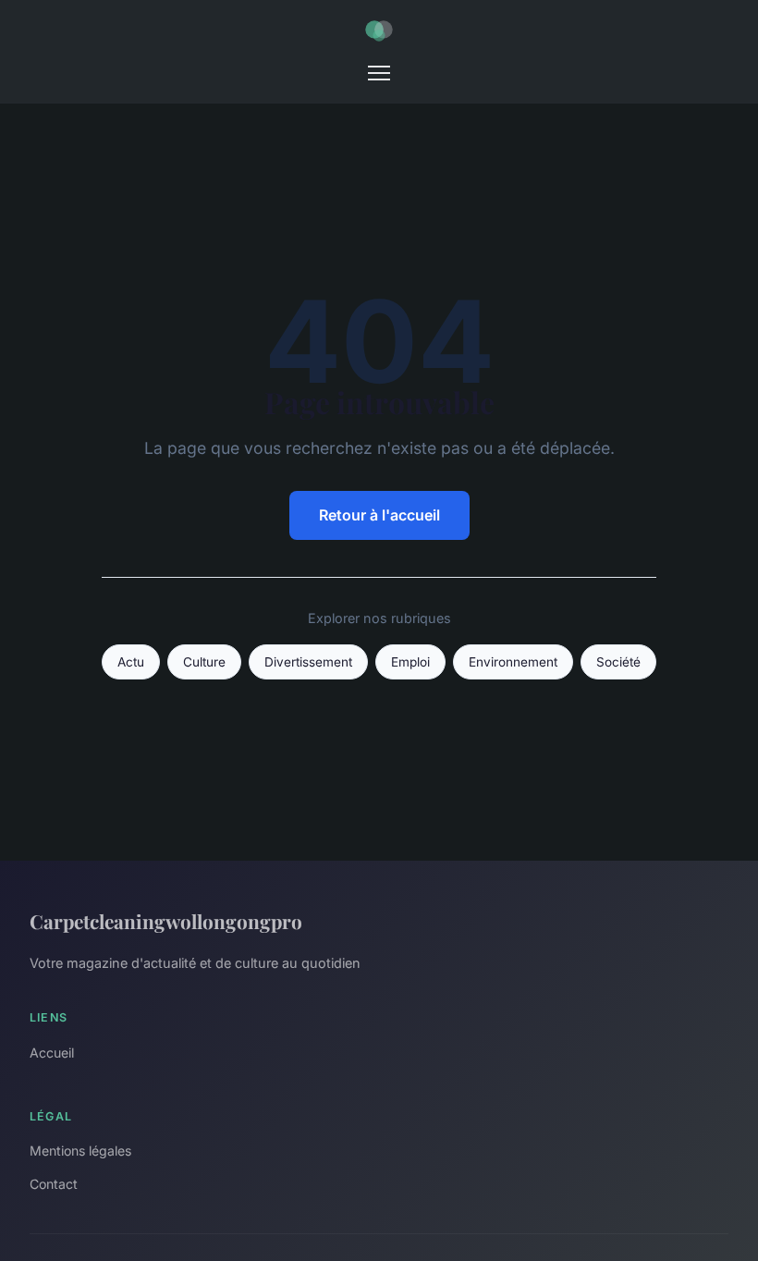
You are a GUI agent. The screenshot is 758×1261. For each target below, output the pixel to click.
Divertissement (308, 662)
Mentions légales (80, 1150)
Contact (54, 1184)
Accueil (52, 1052)
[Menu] (379, 73)
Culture (204, 662)
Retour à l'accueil (379, 515)
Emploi (410, 662)
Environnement (513, 662)
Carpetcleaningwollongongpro (166, 921)
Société (618, 662)
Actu (130, 662)
